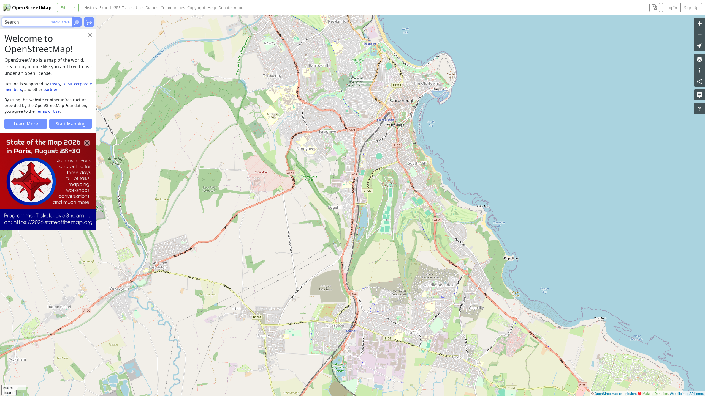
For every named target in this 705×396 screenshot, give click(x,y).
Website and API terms (687, 393)
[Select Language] (654, 7)
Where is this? (60, 22)
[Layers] (699, 59)
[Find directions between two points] (89, 22)
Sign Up (691, 7)
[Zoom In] (699, 23)
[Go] (77, 22)
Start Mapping (71, 124)
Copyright (196, 7)
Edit (64, 7)
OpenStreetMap (31, 7)
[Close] (90, 35)
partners (51, 89)
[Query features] (699, 108)
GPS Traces (123, 7)
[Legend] (699, 70)
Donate (225, 7)
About (239, 7)
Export (105, 7)
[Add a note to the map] (699, 94)
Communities (173, 7)
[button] (699, 45)
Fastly (55, 83)
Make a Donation (655, 393)
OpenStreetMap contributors (616, 393)
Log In (671, 7)
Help (212, 7)
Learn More (26, 124)
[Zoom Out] (699, 34)
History (90, 7)
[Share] (699, 81)
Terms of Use (48, 111)
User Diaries (147, 7)
